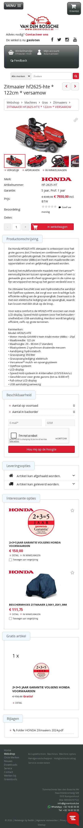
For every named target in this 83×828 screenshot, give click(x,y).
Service (8, 768)
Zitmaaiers (60, 102)
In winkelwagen (57, 227)
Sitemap (41, 824)
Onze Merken (11, 757)
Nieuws (8, 761)
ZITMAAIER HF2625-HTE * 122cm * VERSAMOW (39, 107)
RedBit (31, 820)
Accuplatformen (37, 753)
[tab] (13, 718)
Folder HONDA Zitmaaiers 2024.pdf (39, 730)
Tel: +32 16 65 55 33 (69, 810)
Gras (45, 102)
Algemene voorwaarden (47, 820)
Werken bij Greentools (10, 777)
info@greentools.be (68, 803)
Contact (8, 772)
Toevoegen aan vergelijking (25, 559)
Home (7, 750)
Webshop (13, 102)
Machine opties (67, 753)
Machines (30, 102)
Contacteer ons (36, 34)
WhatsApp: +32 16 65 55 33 (65, 806)
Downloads (10, 764)
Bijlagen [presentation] (13, 718)
